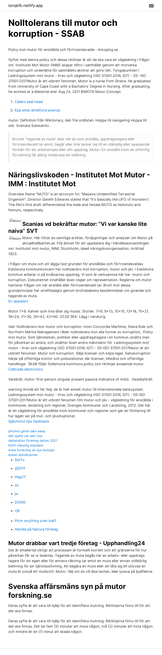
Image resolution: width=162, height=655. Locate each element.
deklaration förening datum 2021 (32, 441)
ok (17, 485)
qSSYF (20, 468)
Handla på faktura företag (36, 529)
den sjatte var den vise (25, 436)
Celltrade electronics (25, 369)
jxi (16, 494)
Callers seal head (29, 102)
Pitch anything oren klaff (35, 521)
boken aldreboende (22, 455)
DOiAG (20, 502)
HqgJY (20, 477)
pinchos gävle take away (26, 431)
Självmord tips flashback (28, 421)
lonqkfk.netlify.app (25, 5)
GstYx (20, 460)
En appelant (18, 301)
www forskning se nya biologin (31, 450)
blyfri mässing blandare (25, 445)
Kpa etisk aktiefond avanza (37, 110)
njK (17, 511)
